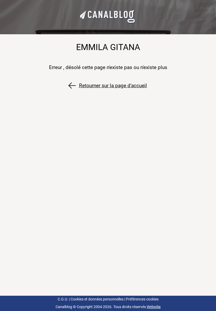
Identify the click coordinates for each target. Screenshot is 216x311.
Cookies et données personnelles (97, 299)
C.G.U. (63, 299)
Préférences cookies (142, 299)
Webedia (154, 307)
